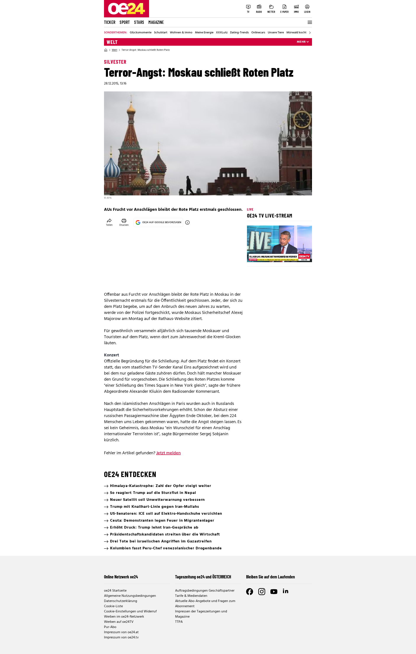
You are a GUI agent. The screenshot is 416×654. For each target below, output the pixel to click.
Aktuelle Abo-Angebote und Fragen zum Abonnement (205, 603)
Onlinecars (258, 33)
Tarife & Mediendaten (191, 596)
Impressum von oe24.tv (121, 637)
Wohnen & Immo (181, 33)
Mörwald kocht (296, 33)
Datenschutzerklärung (120, 601)
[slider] (268, 255)
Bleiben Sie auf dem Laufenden (270, 576)
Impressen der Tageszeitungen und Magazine (201, 614)
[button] (253, 255)
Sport (125, 22)
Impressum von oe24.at (121, 632)
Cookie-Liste (113, 606)
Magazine (156, 22)
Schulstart (160, 33)
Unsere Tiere (276, 33)
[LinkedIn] (286, 591)
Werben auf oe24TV (118, 622)
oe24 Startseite (115, 591)
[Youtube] (273, 591)
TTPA (179, 622)
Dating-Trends (239, 33)
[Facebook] (249, 591)
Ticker (109, 22)
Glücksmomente (140, 33)
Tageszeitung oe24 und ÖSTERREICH (203, 576)
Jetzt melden (168, 453)
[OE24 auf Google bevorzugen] (187, 222)
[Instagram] (261, 591)
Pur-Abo (110, 627)
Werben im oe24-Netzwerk (124, 617)
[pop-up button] (298, 255)
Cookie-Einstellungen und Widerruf (130, 611)
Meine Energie (204, 33)
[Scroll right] (310, 33)
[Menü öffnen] (309, 22)
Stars (139, 22)
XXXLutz (222, 33)
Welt (112, 42)
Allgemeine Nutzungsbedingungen (130, 596)
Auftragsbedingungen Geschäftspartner (204, 591)
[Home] (105, 50)
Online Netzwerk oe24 (121, 576)
